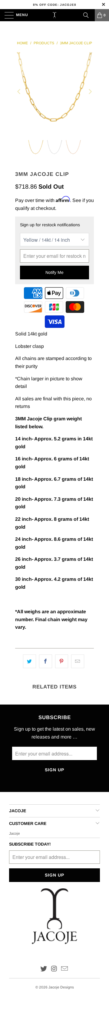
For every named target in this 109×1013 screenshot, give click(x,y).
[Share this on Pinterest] (61, 661)
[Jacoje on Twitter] (43, 969)
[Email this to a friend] (77, 661)
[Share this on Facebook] (45, 661)
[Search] (86, 15)
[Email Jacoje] (64, 969)
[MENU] (6, 15)
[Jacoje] (54, 15)
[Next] (89, 91)
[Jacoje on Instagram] (54, 969)
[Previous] (19, 91)
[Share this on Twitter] (29, 661)
